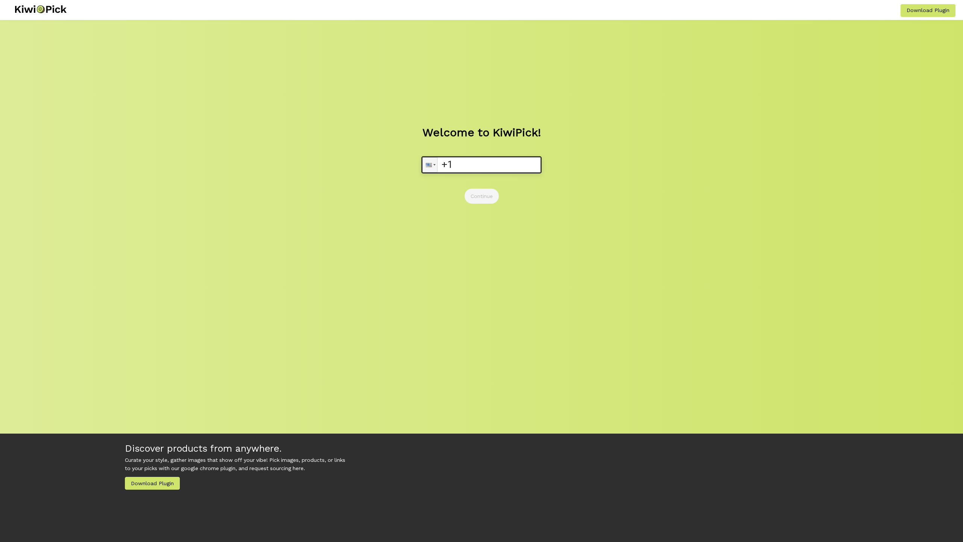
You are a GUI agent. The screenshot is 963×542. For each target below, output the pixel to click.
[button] (430, 165)
